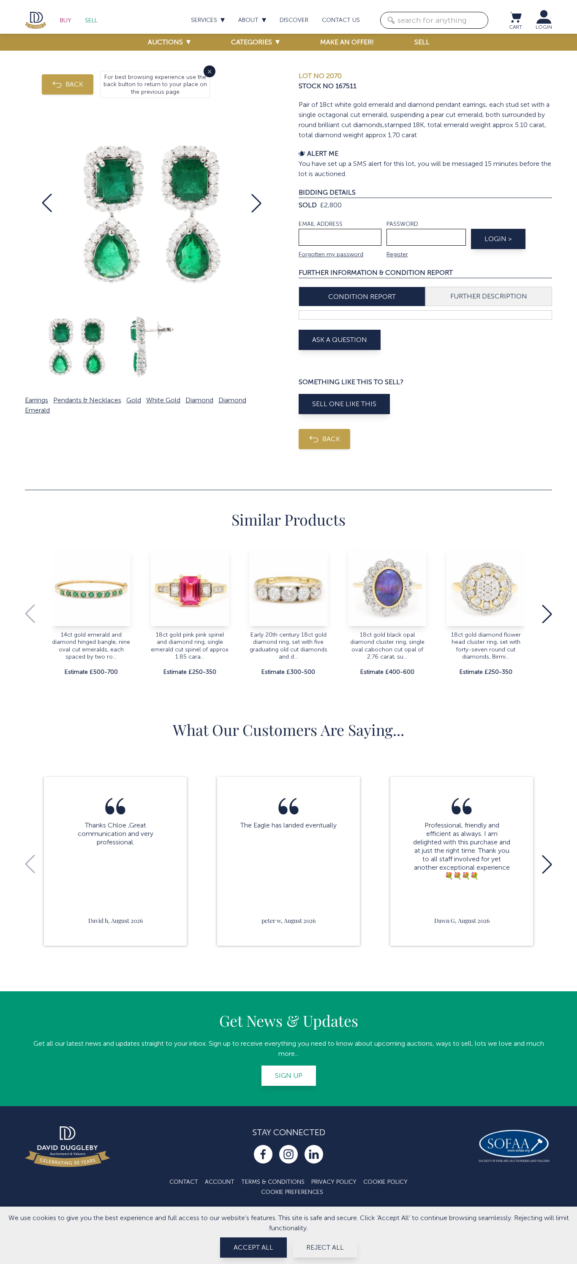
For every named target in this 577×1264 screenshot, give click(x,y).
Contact (183, 1182)
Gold (133, 400)
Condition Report (362, 296)
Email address (321, 224)
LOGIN (544, 27)
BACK (74, 84)
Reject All (325, 1247)
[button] (47, 203)
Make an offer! (347, 42)
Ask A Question (339, 339)
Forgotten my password (331, 254)
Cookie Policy (385, 1182)
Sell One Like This (344, 403)
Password (402, 224)
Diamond (199, 400)
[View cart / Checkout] (515, 17)
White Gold (163, 400)
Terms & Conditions (273, 1182)
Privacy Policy (334, 1182)
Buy (65, 20)
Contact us (341, 20)
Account (219, 1182)
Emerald (37, 410)
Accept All (253, 1247)
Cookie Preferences (292, 1192)
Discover (294, 20)
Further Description (488, 296)
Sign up (288, 1075)
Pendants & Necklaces (87, 400)
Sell (91, 20)
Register (397, 254)
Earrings (36, 400)
